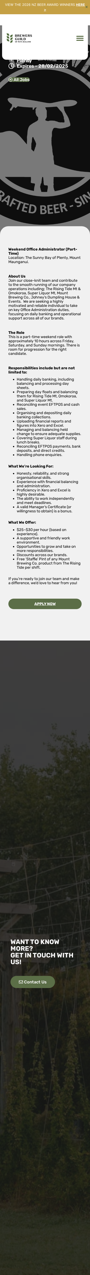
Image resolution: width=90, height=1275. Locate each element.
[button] (80, 38)
